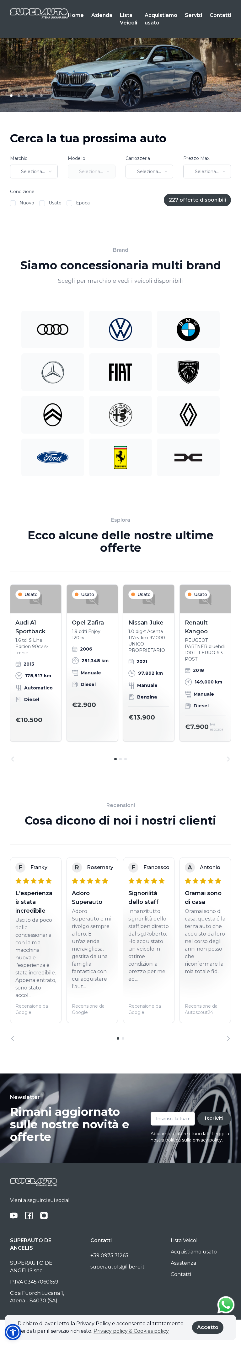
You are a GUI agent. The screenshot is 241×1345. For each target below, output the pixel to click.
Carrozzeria (138, 158)
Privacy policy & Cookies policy (131, 1331)
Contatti (220, 15)
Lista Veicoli (128, 19)
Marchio (19, 158)
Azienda (101, 15)
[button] (12, 1332)
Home (76, 15)
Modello (76, 158)
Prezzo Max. (196, 158)
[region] (120, 673)
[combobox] (34, 171)
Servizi (193, 15)
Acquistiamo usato (161, 19)
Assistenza (183, 1263)
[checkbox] (13, 203)
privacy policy (207, 1140)
